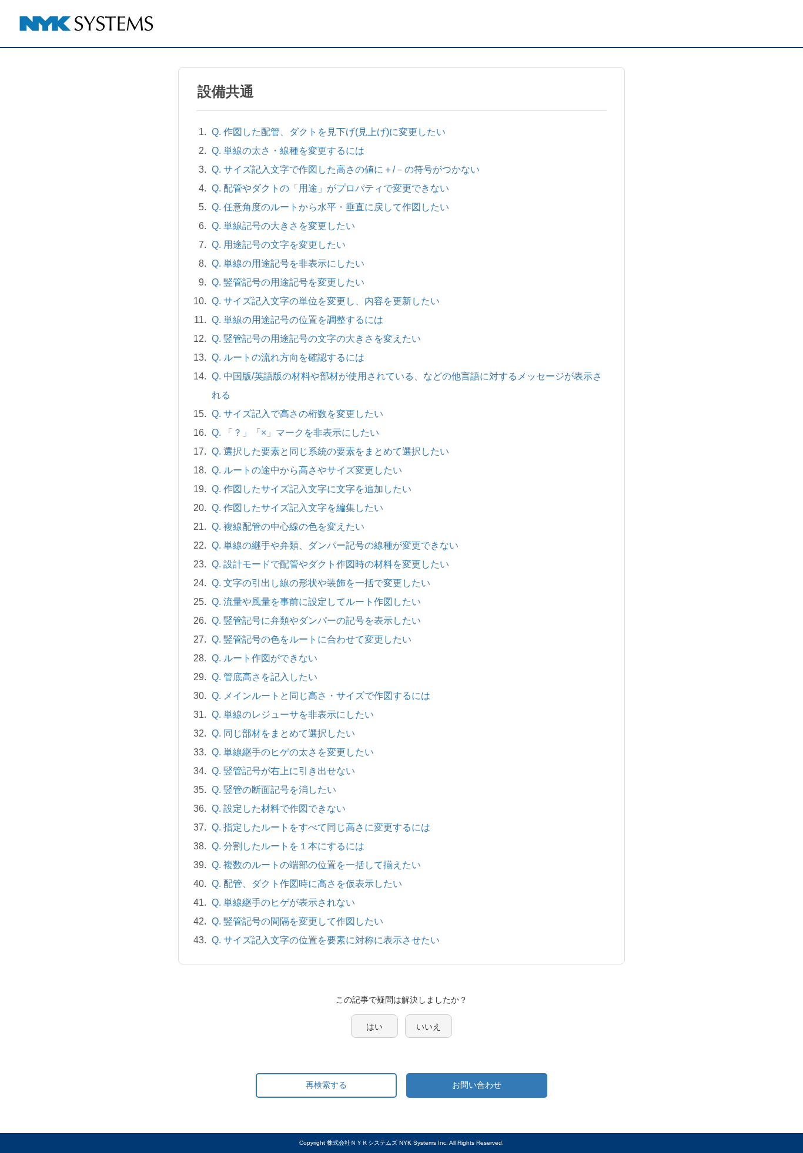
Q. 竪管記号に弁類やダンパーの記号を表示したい (316, 621)
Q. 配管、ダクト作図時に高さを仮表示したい (307, 884)
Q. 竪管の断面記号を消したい (274, 790)
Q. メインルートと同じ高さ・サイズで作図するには (321, 696)
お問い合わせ (476, 1085)
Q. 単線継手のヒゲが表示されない (283, 902)
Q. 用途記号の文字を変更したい (279, 245)
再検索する (326, 1085)
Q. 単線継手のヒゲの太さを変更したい (293, 752)
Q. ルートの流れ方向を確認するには (288, 357)
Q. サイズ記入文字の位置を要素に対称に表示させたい (326, 940)
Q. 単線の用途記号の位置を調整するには (297, 320)
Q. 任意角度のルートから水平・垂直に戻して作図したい (330, 207)
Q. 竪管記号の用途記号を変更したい (288, 282)
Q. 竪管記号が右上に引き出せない (283, 771)
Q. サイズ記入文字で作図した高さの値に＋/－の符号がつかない (346, 169)
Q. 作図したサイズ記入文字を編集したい (297, 508)
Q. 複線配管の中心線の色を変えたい (288, 527)
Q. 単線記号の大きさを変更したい (283, 226)
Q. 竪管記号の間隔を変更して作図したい (297, 921)
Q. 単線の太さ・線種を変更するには (288, 151)
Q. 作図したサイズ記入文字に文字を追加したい (311, 489)
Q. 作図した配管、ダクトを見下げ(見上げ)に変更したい (329, 132)
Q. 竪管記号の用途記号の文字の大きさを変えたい (316, 339)
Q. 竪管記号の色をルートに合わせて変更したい (311, 639)
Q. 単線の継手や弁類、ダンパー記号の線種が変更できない (335, 545)
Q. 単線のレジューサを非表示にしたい (293, 715)
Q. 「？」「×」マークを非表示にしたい (295, 433)
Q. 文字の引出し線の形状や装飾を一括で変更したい (321, 583)
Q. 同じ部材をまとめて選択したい (283, 733)
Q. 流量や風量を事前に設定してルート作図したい (316, 602)
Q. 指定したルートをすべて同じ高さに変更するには (321, 827)
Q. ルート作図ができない (264, 658)
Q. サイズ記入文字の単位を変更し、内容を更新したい (326, 301)
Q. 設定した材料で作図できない (279, 809)
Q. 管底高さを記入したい (264, 677)
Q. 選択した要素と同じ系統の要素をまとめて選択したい (330, 451)
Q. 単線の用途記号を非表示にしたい (288, 263)
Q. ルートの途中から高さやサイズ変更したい (307, 470)
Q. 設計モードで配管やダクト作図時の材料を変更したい (330, 564)
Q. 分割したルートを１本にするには (288, 846)
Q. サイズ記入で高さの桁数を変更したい (297, 414)
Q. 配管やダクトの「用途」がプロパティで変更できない (330, 188)
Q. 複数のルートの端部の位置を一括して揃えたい (316, 865)
